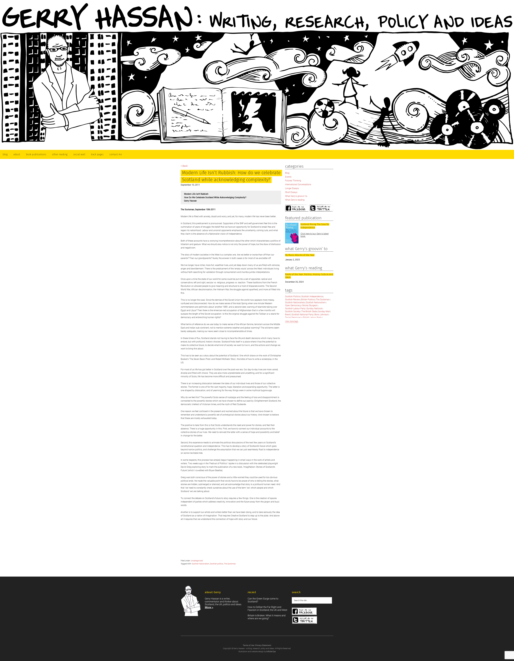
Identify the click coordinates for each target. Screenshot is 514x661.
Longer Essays (292, 188)
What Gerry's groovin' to (296, 196)
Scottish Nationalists (295, 302)
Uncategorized (197, 561)
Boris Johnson (321, 314)
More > (209, 607)
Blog (287, 173)
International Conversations (298, 184)
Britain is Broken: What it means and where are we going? (267, 617)
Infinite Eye (271, 651)
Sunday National (314, 308)
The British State (309, 311)
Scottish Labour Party (295, 308)
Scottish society (292, 311)
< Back (184, 165)
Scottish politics (216, 564)
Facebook (297, 208)
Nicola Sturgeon (309, 305)
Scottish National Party (302, 314)
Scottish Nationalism (200, 564)
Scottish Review (292, 299)
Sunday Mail (324, 311)
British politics (308, 299)
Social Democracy (293, 317)
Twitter (321, 208)
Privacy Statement (263, 645)
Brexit (287, 314)
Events (288, 177)
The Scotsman (230, 564)
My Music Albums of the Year (299, 255)
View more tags (291, 321)
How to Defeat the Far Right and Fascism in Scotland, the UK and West (267, 608)
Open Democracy (293, 305)
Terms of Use (249, 645)
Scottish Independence (312, 296)
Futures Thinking (293, 180)
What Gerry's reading (295, 200)
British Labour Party (312, 317)
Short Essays (291, 192)
